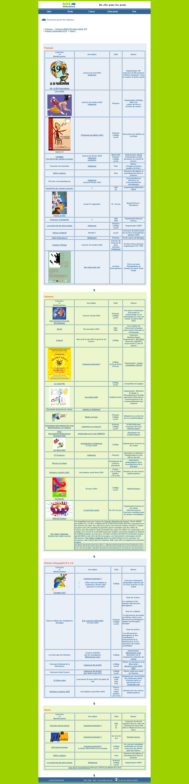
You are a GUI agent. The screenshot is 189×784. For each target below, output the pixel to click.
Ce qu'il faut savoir (91, 510)
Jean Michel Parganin (73, 780)
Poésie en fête (60, 216)
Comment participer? (91, 364)
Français (49, 29)
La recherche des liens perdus (59, 226)
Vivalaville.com (133, 685)
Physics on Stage (59, 463)
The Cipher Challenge (59, 534)
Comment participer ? (93, 579)
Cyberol (59, 340)
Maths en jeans (91, 417)
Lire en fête (59, 91)
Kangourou (59, 499)
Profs (70, 11)
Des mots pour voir (92, 267)
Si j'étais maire (59, 680)
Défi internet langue (59, 747)
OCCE (139, 155)
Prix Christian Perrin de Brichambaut (59, 322)
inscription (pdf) (91, 397)
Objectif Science (59, 519)
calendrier (92, 160)
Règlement (92, 238)
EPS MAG (140, 339)
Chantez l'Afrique (59, 245)
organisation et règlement (91, 444)
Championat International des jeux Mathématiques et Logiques (59, 427)
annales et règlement (91, 409)
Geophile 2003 (60, 593)
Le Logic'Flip (59, 384)
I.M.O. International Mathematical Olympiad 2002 (59, 434)
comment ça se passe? (91, 427)
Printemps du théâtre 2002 (92, 135)
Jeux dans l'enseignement (79, 768)
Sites (49, 11)
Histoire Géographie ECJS (56, 31)
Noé (134, 11)
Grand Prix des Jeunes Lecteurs (59, 188)
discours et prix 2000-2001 (133, 667)
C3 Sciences (59, 455)
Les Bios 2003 (59, 450)
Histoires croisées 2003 (59, 473)
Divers (73, 31)
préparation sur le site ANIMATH (91, 434)
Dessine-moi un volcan (59, 726)
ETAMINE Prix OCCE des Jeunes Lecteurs (59, 158)
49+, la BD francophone (59, 88)
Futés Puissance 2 (59, 238)
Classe (91, 11)
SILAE (59, 329)
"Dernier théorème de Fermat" (117, 521)
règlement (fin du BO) (93, 665)
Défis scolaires (59, 173)
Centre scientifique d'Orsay (134, 364)
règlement (92, 75)
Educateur (112, 11)
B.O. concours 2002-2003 (92, 621)
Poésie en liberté (60, 233)
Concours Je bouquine (59, 220)
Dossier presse (133, 737)
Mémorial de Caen (92, 657)
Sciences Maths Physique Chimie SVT (71, 29)
